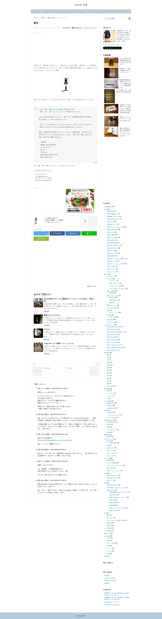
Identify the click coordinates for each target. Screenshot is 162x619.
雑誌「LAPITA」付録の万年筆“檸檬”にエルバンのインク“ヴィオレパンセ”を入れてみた (125, 132)
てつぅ (43, 388)
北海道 (108, 365)
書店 (108, 515)
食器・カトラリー (114, 283)
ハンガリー (110, 396)
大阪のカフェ (110, 232)
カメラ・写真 (110, 543)
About (34, 11)
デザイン (106, 458)
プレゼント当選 (111, 322)
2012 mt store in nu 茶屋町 (114, 326)
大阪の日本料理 (111, 240)
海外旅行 (95, 11)
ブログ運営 (107, 401)
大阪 (50, 11)
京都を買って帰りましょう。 (43, 170)
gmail (108, 445)
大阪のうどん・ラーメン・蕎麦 (115, 227)
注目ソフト (110, 450)
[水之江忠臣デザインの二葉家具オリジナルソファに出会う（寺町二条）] (38, 302)
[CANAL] (38, 333)
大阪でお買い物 (111, 266)
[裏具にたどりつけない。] (38, 319)
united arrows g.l (113, 300)
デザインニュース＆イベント (115, 465)
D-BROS (109, 460)
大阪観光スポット (112, 224)
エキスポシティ (111, 271)
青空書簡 (106, 583)
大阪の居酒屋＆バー (112, 214)
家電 (108, 310)
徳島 (108, 362)
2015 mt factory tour (112, 350)
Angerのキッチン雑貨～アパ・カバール (59, 343)
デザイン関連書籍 (112, 463)
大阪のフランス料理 (112, 237)
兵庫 (108, 373)
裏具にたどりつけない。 (53, 315)
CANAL (47, 329)
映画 (108, 540)
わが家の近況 (108, 602)
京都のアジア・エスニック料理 (117, 508)
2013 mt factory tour (112, 334)
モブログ (109, 551)
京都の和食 (112, 505)
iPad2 (108, 432)
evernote (109, 436)
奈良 (108, 375)
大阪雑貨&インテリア (113, 216)
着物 (110, 302)
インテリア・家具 (112, 308)
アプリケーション (112, 429)
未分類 (106, 556)
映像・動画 (110, 468)
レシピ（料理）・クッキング (117, 288)
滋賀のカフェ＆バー (112, 475)
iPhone (109, 424)
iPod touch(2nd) (111, 422)
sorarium (83, 616)
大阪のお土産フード (112, 248)
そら (115, 595)
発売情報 (109, 523)
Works (102, 11)
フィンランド (110, 393)
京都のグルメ (110, 490)
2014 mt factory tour (112, 339)
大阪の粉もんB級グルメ (113, 245)
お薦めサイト (110, 448)
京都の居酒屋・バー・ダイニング (118, 492)
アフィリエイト (111, 453)
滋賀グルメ (110, 480)
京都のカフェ (113, 494)
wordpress (109, 405)
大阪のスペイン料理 (112, 261)
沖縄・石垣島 (110, 386)
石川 (108, 360)
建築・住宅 (107, 533)
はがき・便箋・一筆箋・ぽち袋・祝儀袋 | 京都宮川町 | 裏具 (56, 109)
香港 (108, 390)
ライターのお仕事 (112, 417)
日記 (108, 553)
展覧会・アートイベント (113, 470)
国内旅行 (87, 11)
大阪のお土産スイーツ (113, 219)
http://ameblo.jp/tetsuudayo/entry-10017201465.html (54, 440)
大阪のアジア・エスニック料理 (115, 264)
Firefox (109, 441)
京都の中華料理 (113, 502)
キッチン (109, 279)
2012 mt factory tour (112, 329)
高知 (108, 357)
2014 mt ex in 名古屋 (112, 342)
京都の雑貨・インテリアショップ (85, 28)
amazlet (41, 174)
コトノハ (109, 548)
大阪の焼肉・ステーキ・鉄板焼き (116, 258)
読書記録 (109, 531)
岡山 (108, 367)
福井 (108, 381)
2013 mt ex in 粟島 (112, 337)
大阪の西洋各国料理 (112, 242)
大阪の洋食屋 (110, 211)
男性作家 (109, 528)
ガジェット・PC (113, 312)
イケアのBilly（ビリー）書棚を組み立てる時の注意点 (123, 91)
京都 (61, 11)
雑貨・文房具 (110, 291)
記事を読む (47, 311)
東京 (108, 354)
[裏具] (73, 233)
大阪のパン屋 (110, 221)
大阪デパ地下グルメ (112, 229)
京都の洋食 (112, 500)
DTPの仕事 (110, 412)
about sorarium (111, 408)
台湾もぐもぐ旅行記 (109, 578)
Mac (108, 427)
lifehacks (106, 435)
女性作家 (109, 525)
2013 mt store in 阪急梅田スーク (115, 332)
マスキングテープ (77, 11)
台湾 (108, 398)
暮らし (67, 11)
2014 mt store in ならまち (114, 345)
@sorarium (92, 286)
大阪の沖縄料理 (111, 256)
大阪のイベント (111, 269)
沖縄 (108, 378)
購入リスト (110, 517)
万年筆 (111, 293)
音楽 (108, 545)
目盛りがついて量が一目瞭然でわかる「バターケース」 (125, 70)
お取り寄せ (112, 317)
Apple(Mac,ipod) (108, 420)
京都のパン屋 (113, 510)
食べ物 (108, 315)
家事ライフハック (112, 305)
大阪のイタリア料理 (112, 253)
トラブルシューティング (113, 415)
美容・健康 (110, 319)
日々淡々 (106, 536)
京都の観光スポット (112, 485)
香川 (108, 370)
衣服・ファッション (112, 295)
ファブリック (113, 280)
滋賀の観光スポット (112, 478)
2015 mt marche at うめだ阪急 (115, 347)
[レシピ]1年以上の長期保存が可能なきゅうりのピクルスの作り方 (125, 61)
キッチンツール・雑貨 (115, 286)
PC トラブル (110, 456)
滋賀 (56, 11)
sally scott (112, 297)
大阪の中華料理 (111, 235)
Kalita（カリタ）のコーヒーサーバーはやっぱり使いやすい (125, 119)
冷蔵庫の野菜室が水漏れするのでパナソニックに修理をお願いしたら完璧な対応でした (125, 83)
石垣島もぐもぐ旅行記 (110, 580)
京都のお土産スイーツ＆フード (117, 497)
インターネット (108, 439)
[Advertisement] (49, 47)
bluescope (107, 575)
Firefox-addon (113, 443)
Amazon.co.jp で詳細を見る (43, 180)
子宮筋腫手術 (42, 11)
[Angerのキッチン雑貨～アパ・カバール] (38, 347)
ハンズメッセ (110, 276)
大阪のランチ (110, 250)
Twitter (108, 538)
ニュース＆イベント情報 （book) (116, 520)
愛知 (108, 383)
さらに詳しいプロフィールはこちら (113, 44)
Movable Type (110, 403)
